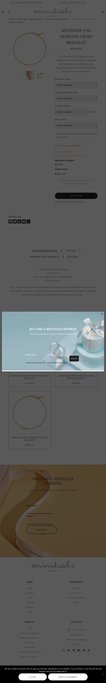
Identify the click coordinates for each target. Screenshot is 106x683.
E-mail (50, 355)
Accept (32, 677)
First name (30, 355)
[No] (102, 674)
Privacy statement (68, 677)
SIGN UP (74, 358)
